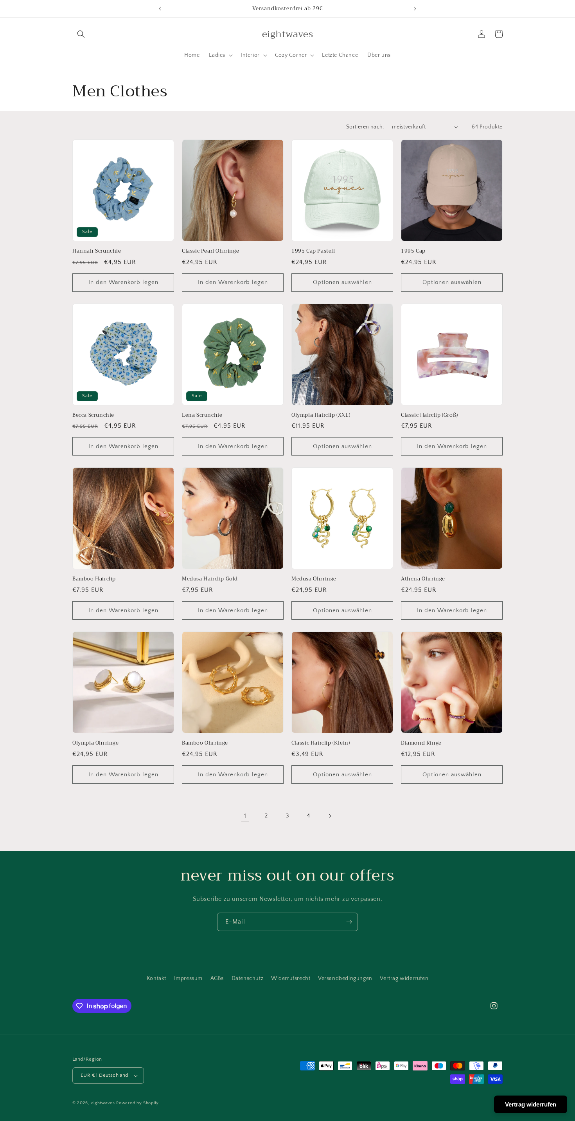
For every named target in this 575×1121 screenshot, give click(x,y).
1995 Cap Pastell (313, 251)
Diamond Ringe (421, 743)
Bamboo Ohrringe (205, 743)
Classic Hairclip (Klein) (320, 743)
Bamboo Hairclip (94, 579)
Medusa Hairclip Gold (210, 579)
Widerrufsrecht (290, 978)
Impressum (188, 978)
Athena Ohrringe (423, 579)
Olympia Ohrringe (95, 743)
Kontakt (156, 978)
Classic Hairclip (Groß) (429, 415)
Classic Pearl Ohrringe (210, 251)
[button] (81, 34)
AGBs (217, 978)
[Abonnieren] (349, 922)
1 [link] (245, 815)
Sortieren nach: (365, 127)
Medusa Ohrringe (313, 579)
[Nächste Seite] (329, 815)
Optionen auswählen (342, 282)
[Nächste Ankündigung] (415, 8)
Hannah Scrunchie (96, 251)
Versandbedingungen (345, 978)
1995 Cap (413, 251)
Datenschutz (248, 978)
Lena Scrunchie (202, 415)
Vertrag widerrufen (404, 978)
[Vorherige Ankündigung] (160, 8)
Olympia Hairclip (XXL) (320, 415)
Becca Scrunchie (93, 415)
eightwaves (103, 1103)
